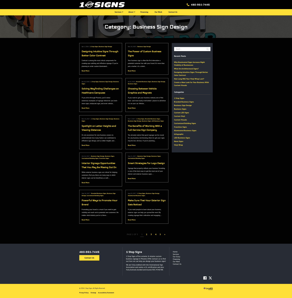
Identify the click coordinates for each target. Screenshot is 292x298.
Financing (176, 259)
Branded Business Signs (143, 81)
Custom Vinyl (179, 116)
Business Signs (132, 84)
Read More (85, 71)
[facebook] (204, 278)
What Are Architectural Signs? (186, 68)
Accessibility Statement (106, 293)
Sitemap (93, 293)
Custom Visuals (180, 120)
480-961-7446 (89, 252)
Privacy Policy (84, 293)
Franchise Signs (104, 158)
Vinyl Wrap (178, 145)
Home (175, 252)
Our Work (176, 261)
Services (176, 254)
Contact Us (89, 257)
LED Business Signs (158, 121)
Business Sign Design (105, 46)
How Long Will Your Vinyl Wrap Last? (189, 79)
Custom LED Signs (181, 112)
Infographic (178, 134)
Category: (146, 26)
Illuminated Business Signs (136, 195)
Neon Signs (178, 141)
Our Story (176, 256)
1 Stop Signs (94, 46)
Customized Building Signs (90, 158)
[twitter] (210, 278)
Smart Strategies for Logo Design (146, 163)
